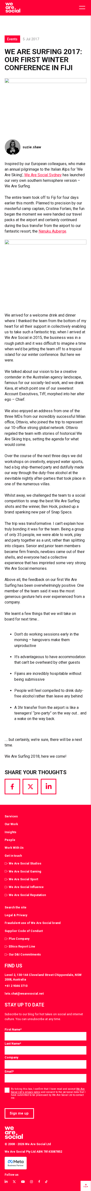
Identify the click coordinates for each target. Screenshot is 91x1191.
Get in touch (13, 855)
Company (11, 1057)
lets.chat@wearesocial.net (24, 993)
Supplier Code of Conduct (24, 931)
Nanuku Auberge (52, 231)
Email (9, 1071)
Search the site (15, 907)
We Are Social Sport (23, 879)
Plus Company (19, 938)
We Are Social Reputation (27, 895)
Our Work (11, 824)
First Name (13, 1029)
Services (11, 816)
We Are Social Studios (25, 863)
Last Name (13, 1043)
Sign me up (19, 1113)
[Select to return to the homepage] (12, 8)
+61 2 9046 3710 (16, 986)
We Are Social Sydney (43, 175)
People (10, 840)
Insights (10, 832)
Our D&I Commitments (25, 954)
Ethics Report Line (22, 946)
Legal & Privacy (16, 915)
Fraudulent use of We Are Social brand (33, 923)
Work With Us (14, 847)
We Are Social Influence (26, 887)
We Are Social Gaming (25, 871)
